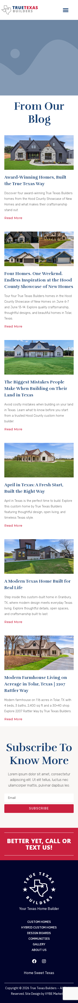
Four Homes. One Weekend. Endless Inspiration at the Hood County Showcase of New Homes (38, 280)
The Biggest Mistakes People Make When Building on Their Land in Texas (35, 388)
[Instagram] (44, 961)
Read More (13, 218)
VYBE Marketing (56, 994)
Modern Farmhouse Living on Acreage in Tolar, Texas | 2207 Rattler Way (35, 684)
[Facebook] (34, 961)
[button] (65, 9)
